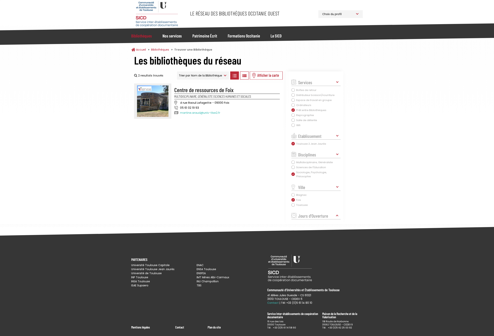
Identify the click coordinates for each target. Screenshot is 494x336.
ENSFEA (201, 273)
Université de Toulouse (146, 273)
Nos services (172, 35)
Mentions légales (140, 327)
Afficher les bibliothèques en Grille (244, 75)
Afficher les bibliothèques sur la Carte (266, 75)
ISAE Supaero (139, 285)
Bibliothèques (141, 35)
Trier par (184, 75)
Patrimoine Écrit (204, 35)
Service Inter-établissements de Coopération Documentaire (156, 14)
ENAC (200, 265)
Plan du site (214, 327)
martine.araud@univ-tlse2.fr (200, 113)
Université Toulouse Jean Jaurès (152, 269)
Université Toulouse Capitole (150, 265)
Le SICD (276, 35)
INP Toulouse (139, 277)
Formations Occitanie (244, 35)
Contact (179, 327)
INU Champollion (208, 281)
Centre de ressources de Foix (204, 89)
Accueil (141, 49)
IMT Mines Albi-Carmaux (213, 277)
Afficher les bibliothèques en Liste (234, 75)
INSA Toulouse (140, 281)
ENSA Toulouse (206, 269)
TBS (199, 285)
